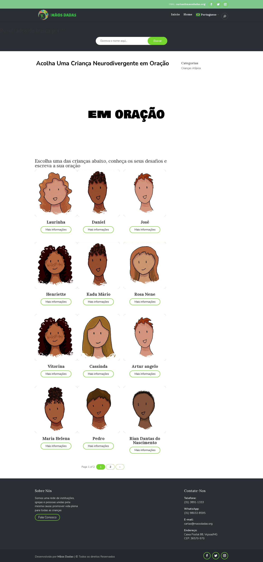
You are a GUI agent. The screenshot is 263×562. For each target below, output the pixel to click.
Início (175, 14)
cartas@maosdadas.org (198, 523)
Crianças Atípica (191, 68)
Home (188, 14)
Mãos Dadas (65, 556)
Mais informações (56, 229)
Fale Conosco (47, 517)
